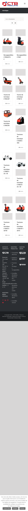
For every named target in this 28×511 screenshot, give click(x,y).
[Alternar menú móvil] (25, 3)
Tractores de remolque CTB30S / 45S (20, 139)
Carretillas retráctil (14, 301)
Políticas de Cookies (16, 316)
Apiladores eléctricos (14, 258)
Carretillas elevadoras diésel (14, 295)
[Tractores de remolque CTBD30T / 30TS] (21, 208)
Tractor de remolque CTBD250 (7, 123)
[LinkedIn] (5, 300)
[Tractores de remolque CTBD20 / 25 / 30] (21, 164)
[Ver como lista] (15, 23)
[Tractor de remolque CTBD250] (7, 114)
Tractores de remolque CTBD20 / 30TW (7, 226)
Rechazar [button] (22, 508)
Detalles (8, 63)
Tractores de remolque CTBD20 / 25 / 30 (20, 183)
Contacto (16, 317)
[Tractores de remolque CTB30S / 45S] (21, 120)
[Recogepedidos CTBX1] (21, 40)
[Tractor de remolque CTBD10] (21, 80)
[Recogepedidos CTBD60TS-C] (7, 40)
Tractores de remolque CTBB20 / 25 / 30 (7, 169)
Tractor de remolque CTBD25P (7, 97)
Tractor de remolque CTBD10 (20, 97)
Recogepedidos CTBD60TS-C (8, 57)
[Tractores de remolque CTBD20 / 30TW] (7, 208)
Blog (20, 317)
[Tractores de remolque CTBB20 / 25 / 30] (7, 158)
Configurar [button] (15, 508)
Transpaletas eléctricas (14, 253)
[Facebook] (3, 300)
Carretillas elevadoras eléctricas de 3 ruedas (14, 277)
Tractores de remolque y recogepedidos (14, 266)
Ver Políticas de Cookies (14, 506)
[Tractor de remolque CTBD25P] (7, 80)
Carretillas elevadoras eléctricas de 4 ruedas (14, 287)
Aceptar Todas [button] (7, 508)
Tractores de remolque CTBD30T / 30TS (20, 226)
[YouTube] (3, 302)
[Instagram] (7, 300)
